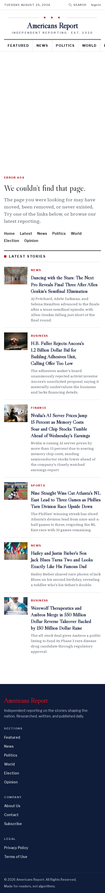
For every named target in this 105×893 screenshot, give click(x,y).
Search (79, 5)
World (89, 45)
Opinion (31, 240)
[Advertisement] (52, 106)
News (42, 45)
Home (9, 233)
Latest (26, 233)
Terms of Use (15, 856)
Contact (11, 815)
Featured (18, 45)
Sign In (96, 5)
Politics (65, 45)
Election (11, 240)
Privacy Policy (16, 847)
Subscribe (13, 823)
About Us (12, 806)
